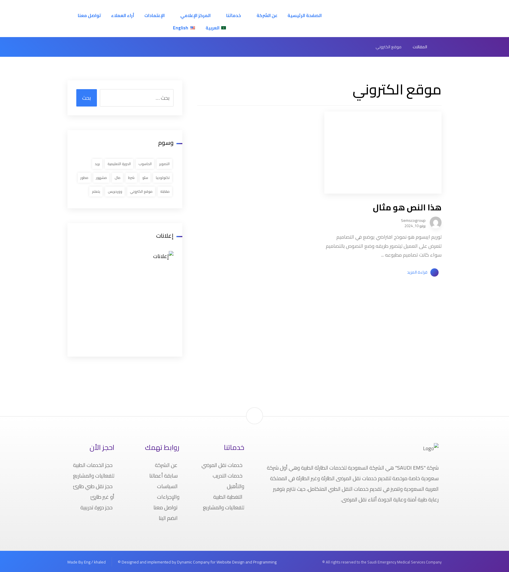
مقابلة (165, 191)
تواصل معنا (165, 507)
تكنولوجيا (163, 177)
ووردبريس (115, 191)
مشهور (101, 177)
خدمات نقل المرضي (221, 465)
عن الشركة (166, 465)
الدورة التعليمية (119, 163)
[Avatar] (436, 222)
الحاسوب (145, 163)
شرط (131, 177)
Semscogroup (413, 220)
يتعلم (96, 191)
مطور (84, 177)
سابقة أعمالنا (163, 475)
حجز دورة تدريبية (96, 507)
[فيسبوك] (442, 519)
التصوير (164, 163)
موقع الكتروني (141, 191)
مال (117, 177)
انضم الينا (168, 518)
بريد (97, 163)
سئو (145, 177)
